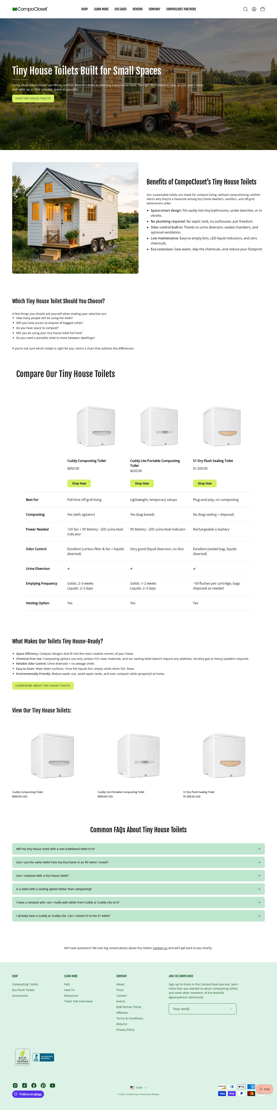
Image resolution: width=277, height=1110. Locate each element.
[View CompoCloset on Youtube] (52, 1085)
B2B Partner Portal (128, 1007)
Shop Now (79, 483)
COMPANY (121, 976)
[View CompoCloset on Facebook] (34, 1085)
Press (120, 990)
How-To (69, 990)
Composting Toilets (25, 984)
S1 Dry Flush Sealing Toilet (213, 461)
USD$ (139, 1087)
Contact (121, 996)
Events (120, 1001)
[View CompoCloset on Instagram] (15, 1085)
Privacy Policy (125, 1030)
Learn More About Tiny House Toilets (43, 685)
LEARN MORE (71, 976)
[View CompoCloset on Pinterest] (43, 1085)
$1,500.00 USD (191, 796)
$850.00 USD (19, 796)
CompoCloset (132, 1094)
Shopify (155, 1094)
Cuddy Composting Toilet (86, 461)
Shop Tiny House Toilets (33, 98)
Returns (121, 1024)
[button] (121, 9)
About (120, 984)
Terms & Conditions (129, 1018)
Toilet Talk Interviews (78, 1001)
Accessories (20, 996)
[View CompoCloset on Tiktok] (24, 1085)
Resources (71, 996)
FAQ (67, 984)
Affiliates (122, 1013)
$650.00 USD (105, 796)
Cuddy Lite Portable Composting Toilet (155, 463)
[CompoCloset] (30, 9)
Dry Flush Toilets (23, 990)
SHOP (15, 976)
